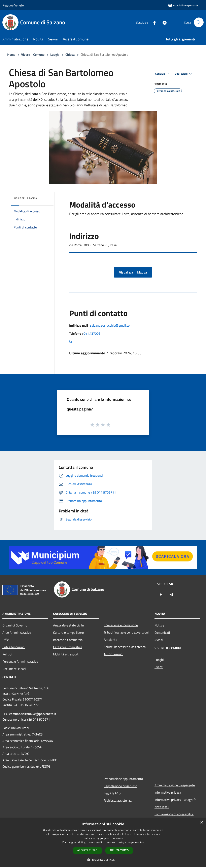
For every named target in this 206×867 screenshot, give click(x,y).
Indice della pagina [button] (25, 198)
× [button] (201, 822)
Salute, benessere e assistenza (125, 646)
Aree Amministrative (16, 632)
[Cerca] (199, 22)
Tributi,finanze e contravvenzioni (126, 632)
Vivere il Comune (33, 54)
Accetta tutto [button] (87, 850)
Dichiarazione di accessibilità (174, 814)
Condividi (161, 73)
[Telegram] (163, 22)
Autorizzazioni (113, 654)
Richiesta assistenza (118, 800)
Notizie (159, 625)
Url (71, 341)
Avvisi (158, 639)
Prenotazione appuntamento (123, 778)
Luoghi (55, 54)
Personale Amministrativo (20, 661)
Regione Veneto (13, 5)
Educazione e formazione (121, 625)
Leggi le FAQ (112, 793)
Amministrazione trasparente (174, 785)
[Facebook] (153, 22)
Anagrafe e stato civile (68, 625)
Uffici (5, 639)
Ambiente (110, 639)
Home (11, 54)
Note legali (161, 806)
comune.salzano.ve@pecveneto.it (32, 713)
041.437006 (91, 333)
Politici (7, 654)
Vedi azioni (181, 73)
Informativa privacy (167, 792)
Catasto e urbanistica (67, 647)
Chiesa (70, 54)
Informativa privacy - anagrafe (175, 799)
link (142, 842)
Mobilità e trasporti (66, 654)
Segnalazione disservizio (120, 786)
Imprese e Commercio (67, 639)
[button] (102, 859)
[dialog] (103, 842)
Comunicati (162, 632)
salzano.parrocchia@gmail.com (111, 325)
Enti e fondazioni (13, 647)
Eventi (158, 666)
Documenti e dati (14, 668)
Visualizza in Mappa (133, 272)
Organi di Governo (14, 625)
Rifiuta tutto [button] (119, 850)
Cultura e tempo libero (68, 632)
